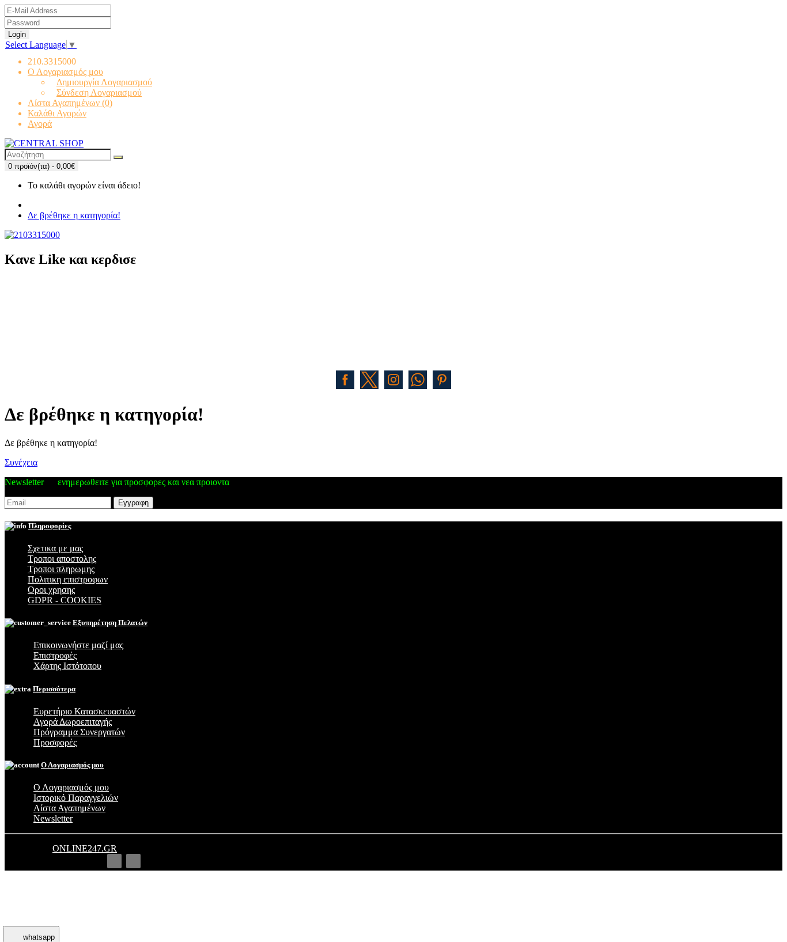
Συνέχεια (21, 462)
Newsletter (53, 818)
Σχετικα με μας (55, 548)
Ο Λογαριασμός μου (71, 787)
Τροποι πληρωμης (61, 569)
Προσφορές (55, 742)
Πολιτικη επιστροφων (68, 579)
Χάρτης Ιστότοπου (67, 666)
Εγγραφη (133, 502)
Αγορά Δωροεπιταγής (72, 722)
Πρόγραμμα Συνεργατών (79, 732)
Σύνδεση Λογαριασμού (99, 92)
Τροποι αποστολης (62, 558)
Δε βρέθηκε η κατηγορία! (74, 215)
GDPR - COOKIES (64, 600)
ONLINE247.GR (84, 848)
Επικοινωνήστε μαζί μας (78, 645)
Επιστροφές (55, 655)
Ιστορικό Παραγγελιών (75, 798)
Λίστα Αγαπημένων (69, 808)
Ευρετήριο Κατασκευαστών (84, 711)
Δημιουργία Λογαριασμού (104, 82)
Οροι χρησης (51, 590)
